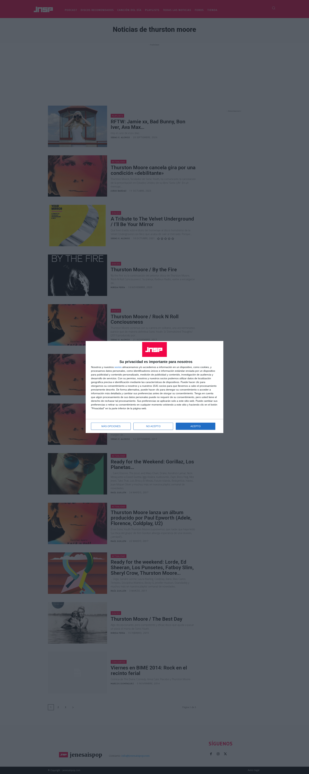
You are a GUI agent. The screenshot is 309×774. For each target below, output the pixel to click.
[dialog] (154, 387)
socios (118, 367)
